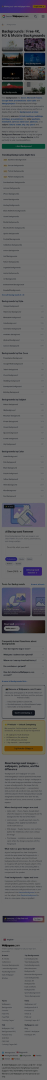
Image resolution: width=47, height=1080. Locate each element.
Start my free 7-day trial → (23, 547)
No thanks (23, 553)
